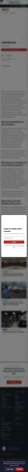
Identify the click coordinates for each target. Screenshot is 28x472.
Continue (14, 242)
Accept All (19, 469)
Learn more (16, 465)
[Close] (23, 218)
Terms (19, 245)
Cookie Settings (9, 469)
